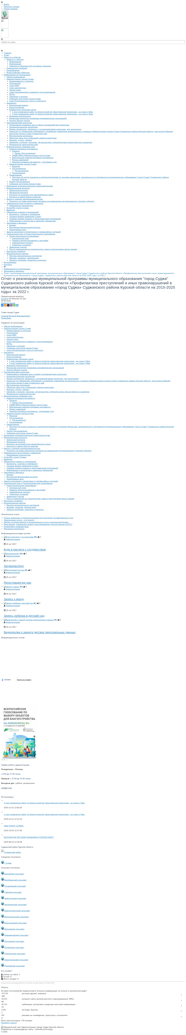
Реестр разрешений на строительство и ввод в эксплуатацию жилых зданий (40, 499)
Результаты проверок (13, 501)
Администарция (8, 303)
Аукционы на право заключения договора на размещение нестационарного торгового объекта (49, 451)
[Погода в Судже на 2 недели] (24, 680)
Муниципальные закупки (15, 503)
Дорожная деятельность (17, 365)
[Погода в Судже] (16, 677)
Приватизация (13, 424)
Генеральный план (17, 488)
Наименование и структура (19, 331)
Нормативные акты (15, 479)
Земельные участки (15, 496)
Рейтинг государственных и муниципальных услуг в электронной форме (36, 522)
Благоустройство (14, 357)
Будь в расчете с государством (25, 549)
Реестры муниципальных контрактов (23, 505)
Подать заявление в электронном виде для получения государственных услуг (38, 518)
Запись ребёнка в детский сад (24, 615)
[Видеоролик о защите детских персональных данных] (29, 620)
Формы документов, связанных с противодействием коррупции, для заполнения (43, 379)
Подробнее (6, 318)
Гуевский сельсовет (13, 892)
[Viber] (11, 305)
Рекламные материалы (14, 529)
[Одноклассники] (5, 305)
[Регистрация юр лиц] (14, 570)
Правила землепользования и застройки (27, 490)
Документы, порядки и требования (22, 464)
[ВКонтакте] (2, 305)
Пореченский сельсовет (14, 954)
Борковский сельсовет (14, 874)
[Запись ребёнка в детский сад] (18, 603)
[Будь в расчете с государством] (19, 537)
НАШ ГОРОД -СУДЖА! (14, 826)
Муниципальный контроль (15, 437)
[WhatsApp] (14, 305)
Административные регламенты (21, 398)
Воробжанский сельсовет (15, 880)
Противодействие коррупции (16, 372)
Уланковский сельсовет (14, 966)
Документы (9, 352)
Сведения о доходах (16, 346)
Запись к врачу (14, 599)
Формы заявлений (17, 409)
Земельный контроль (16, 440)
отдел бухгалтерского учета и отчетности (25, 350)
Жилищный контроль (16, 442)
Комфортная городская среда (20, 359)
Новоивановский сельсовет (16, 935)
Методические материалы (18, 385)
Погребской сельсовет (14, 947)
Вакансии (8, 459)
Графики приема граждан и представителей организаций (32, 468)
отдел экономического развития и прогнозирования (30, 341)
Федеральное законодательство (21, 394)
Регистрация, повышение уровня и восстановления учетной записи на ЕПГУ (38, 524)
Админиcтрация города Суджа (20, 413)
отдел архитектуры (15, 337)
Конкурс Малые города (17, 370)
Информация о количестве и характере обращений (30, 470)
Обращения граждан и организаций (20, 461)
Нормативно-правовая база (16, 526)
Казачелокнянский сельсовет (17, 911)
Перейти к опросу (9, 1023)
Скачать (4, 299)
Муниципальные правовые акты (18, 396)
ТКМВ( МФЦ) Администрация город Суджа (28, 405)
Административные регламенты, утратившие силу (31, 411)
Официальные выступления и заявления (22, 453)
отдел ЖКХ (11, 335)
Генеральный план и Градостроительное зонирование (28, 483)
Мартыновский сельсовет (15, 923)
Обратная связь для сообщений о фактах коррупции (30, 387)
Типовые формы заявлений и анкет (22, 466)
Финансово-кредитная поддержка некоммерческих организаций (35, 368)
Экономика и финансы (14, 472)
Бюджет (10, 475)
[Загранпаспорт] (12, 553)
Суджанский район (12, 852)
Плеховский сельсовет (14, 941)
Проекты (13, 400)
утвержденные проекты (19, 492)
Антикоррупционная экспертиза (21, 376)
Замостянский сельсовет (15, 898)
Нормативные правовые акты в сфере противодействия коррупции (37, 374)
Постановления (19, 420)
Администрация (13, 539)
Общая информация (13, 326)
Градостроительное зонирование (21, 485)
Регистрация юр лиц (17, 582)
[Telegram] (17, 305)
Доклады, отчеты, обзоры (18, 389)
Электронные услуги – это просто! (19, 520)
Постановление (16, 418)
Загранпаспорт (14, 565)
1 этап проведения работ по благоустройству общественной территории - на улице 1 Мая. (50, 361)
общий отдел (12, 339)
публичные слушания (18, 494)
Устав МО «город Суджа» (15, 457)
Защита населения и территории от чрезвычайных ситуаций (31, 481)
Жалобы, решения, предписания (21, 507)
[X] (8, 305)
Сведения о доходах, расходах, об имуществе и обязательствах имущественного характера (48, 392)
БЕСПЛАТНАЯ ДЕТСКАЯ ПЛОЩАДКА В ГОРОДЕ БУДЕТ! (29, 837)
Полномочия (12, 333)
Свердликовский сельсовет (16, 960)
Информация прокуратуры (19, 455)
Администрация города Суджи (17, 328)
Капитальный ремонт (16, 355)
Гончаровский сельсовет (15, 886)
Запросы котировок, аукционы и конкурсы (25, 509)
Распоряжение (15, 422)
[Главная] (5, 267)
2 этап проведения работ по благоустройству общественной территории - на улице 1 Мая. (50, 363)
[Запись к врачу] (12, 587)
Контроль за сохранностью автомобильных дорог (29, 444)
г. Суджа (7, 863)
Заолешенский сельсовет (15, 904)
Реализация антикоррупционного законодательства (27, 435)
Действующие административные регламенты (30, 407)
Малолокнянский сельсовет (16, 917)
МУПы (9, 344)
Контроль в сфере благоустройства (22, 446)
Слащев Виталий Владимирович (15, 316)
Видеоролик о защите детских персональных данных (40, 632)
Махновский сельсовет (14, 929)
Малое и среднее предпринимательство (22, 448)
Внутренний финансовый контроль (22, 477)
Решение (13, 416)
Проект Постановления (22, 403)
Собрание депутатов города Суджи (22, 348)
